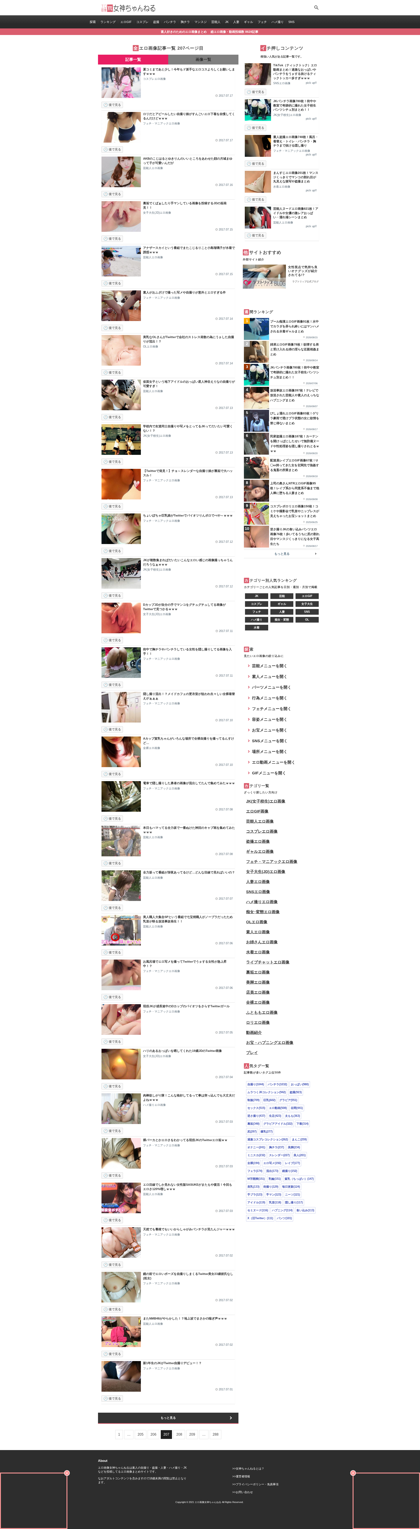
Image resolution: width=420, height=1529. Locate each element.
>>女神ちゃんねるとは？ (248, 1468)
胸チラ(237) (276, 1147)
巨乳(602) (269, 1100)
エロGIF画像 (257, 811)
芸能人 (215, 22)
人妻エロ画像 (258, 882)
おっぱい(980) (300, 1084)
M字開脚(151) (256, 1178)
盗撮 (156, 22)
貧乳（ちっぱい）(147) (299, 1178)
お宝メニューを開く (269, 730)
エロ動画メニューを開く (273, 762)
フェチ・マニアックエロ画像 (271, 861)
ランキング (108, 22)
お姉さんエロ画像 (262, 942)
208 (179, 1434)
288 (216, 1434)
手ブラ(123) (254, 1194)
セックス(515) (256, 1108)
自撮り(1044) (255, 1084)
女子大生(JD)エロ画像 (265, 871)
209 (192, 1434)
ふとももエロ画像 (262, 1012)
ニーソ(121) (292, 1194)
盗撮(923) (296, 1092)
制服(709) (253, 1100)
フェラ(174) (254, 1171)
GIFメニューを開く (269, 773)
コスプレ (142, 22)
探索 (93, 22)
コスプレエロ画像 (262, 831)
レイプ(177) (292, 1163)
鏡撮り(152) (289, 1171)
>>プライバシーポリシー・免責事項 (255, 1484)
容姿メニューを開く (269, 719)
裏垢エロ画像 (258, 972)
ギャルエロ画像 (260, 851)
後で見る (115, 104)
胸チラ (185, 22)
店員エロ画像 (258, 992)
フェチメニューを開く (271, 709)
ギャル (248, 22)
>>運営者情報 (241, 1476)
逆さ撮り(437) (256, 1115)
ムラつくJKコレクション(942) (266, 1092)
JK (227, 22)
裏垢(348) (253, 1123)
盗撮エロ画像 (258, 841)
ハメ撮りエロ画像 (262, 902)
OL (307, 619)
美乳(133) (253, 1186)
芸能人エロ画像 (260, 821)
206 (153, 1434)
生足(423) (275, 1115)
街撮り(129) (270, 1186)
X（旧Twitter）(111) (260, 1218)
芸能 (282, 596)
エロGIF (126, 22)
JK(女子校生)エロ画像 (265, 801)
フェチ (262, 22)
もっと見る (168, 1417)
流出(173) (272, 1171)
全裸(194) (253, 1163)
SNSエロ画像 (258, 892)
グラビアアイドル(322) (277, 1123)
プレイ (252, 1053)
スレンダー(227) (279, 1155)
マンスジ (200, 22)
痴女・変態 (282, 619)
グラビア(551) (288, 1100)
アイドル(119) (256, 1202)
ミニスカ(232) (256, 1155)
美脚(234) (294, 1147)
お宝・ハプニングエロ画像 (269, 1042)
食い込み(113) (305, 1210)
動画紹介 (254, 1032)
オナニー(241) (256, 1147)
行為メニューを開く (269, 698)
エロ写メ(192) (272, 1163)
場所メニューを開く (269, 751)
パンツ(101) (284, 1218)
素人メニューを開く (269, 676)
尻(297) (252, 1131)
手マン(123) (273, 1194)
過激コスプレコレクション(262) (267, 1139)
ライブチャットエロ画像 (267, 962)
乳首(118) (275, 1202)
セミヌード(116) (257, 1210)
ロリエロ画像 (258, 1022)
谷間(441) (297, 1108)
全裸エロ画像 (258, 1002)
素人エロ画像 (258, 932)
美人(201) (300, 1155)
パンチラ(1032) (277, 1084)
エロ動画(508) (278, 1108)
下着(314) (302, 1123)
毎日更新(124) (291, 1186)
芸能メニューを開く (269, 666)
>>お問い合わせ (242, 1492)
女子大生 (307, 604)
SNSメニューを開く (270, 741)
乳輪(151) (275, 1178)
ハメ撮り (277, 22)
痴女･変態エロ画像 (263, 912)
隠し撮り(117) (294, 1202)
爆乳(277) (267, 1131)
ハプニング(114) (282, 1210)
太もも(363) (292, 1115)
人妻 (236, 22)
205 (141, 1434)
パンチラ (170, 22)
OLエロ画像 (256, 922)
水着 (256, 627)
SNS (291, 22)
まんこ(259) (299, 1139)
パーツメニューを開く (271, 687)
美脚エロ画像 (258, 982)
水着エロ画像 (258, 952)
